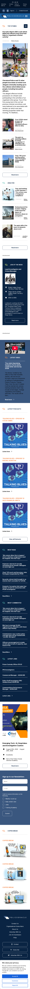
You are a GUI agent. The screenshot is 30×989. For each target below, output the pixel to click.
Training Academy (11, 807)
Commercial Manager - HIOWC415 (13, 675)
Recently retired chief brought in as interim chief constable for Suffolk (14, 580)
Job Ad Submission (15, 935)
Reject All (15, 985)
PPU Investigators (8, 670)
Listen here (6, 451)
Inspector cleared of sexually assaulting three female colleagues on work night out (14, 565)
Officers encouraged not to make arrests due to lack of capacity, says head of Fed (14, 644)
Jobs (7, 804)
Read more (15, 175)
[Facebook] (12, 2)
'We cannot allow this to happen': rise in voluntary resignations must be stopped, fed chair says (14, 557)
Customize (15, 981)
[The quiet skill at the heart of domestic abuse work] (7, 231)
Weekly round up (10, 798)
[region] (15, 974)
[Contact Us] (17, 2)
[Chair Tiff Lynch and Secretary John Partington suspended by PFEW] (8, 161)
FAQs (15, 937)
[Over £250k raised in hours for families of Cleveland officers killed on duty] (8, 125)
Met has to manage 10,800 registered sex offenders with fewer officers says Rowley (14, 627)
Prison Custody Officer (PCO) (12, 664)
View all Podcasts (15, 539)
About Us (15, 929)
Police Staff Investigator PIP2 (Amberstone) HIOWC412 (12, 681)
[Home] (12, 16)
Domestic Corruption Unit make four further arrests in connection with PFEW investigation (14, 588)
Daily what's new (10, 801)
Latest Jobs (6, 696)
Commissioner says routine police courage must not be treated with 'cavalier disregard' (13, 635)
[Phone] (15, 2)
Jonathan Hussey (25, 237)
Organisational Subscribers (15, 926)
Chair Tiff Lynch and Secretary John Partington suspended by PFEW (14, 573)
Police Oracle (15, 41)
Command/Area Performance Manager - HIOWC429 (12, 688)
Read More (6, 596)
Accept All (15, 976)
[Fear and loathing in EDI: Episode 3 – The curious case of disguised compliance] (8, 194)
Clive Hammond (19, 130)
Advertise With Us (15, 932)
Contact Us (15, 923)
